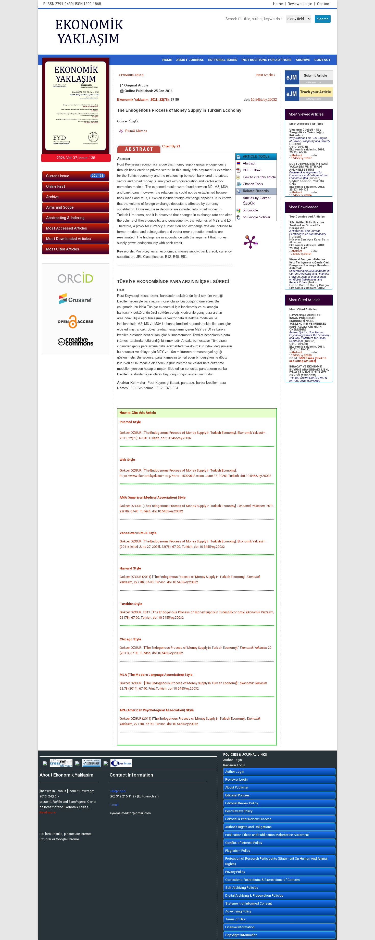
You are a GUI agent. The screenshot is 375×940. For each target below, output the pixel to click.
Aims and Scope (60, 207)
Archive (52, 197)
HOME (167, 60)
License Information (240, 927)
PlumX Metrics (136, 130)
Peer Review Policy (238, 811)
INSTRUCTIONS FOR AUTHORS (267, 60)
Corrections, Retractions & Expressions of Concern (262, 880)
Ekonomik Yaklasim (132, 99)
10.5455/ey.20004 (300, 195)
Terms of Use (235, 919)
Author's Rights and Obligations (248, 827)
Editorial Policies (237, 795)
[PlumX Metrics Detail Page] (250, 241)
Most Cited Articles (62, 249)
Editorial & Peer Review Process (248, 819)
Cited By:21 (171, 146)
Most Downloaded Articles (68, 238)
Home (279, 4)
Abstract (249, 163)
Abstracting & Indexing (65, 217)
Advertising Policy (238, 911)
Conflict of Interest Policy (243, 843)
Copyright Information (241, 935)
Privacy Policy (235, 872)
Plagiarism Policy (237, 851)
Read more (47, 812)
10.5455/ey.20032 (264, 99)
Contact (324, 4)
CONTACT (322, 60)
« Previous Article (131, 75)
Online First (55, 186)
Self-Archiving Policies (241, 888)
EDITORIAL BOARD (223, 60)
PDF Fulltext (252, 170)
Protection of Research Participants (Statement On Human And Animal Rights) (276, 861)
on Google (250, 210)
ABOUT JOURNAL (190, 60)
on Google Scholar (256, 217)
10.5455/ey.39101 (300, 254)
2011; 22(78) (160, 99)
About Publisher (236, 787)
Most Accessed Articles (66, 228)
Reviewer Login (301, 4)
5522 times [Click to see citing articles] (307, 360)
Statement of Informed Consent (248, 903)
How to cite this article (259, 177)
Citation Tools (253, 184)
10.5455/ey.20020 (300, 355)
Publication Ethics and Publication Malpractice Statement (267, 835)
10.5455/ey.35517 (300, 158)
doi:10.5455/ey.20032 (176, 438)
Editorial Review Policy (241, 803)
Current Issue (74, 176)
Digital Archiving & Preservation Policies (254, 895)
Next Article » (265, 75)
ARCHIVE (303, 60)
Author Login (232, 760)
